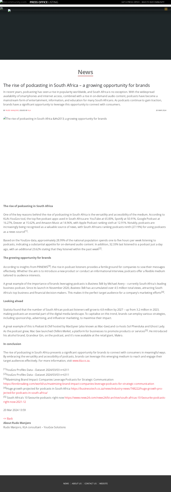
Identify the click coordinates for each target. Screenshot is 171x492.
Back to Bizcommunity (153, 2)
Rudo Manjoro (12, 110)
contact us (90, 483)
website (103, 483)
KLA (29, 110)
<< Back (8, 418)
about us (77, 483)
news (66, 483)
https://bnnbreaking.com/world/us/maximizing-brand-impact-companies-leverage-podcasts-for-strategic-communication (78, 384)
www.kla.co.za (81, 360)
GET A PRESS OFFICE (131, 2)
